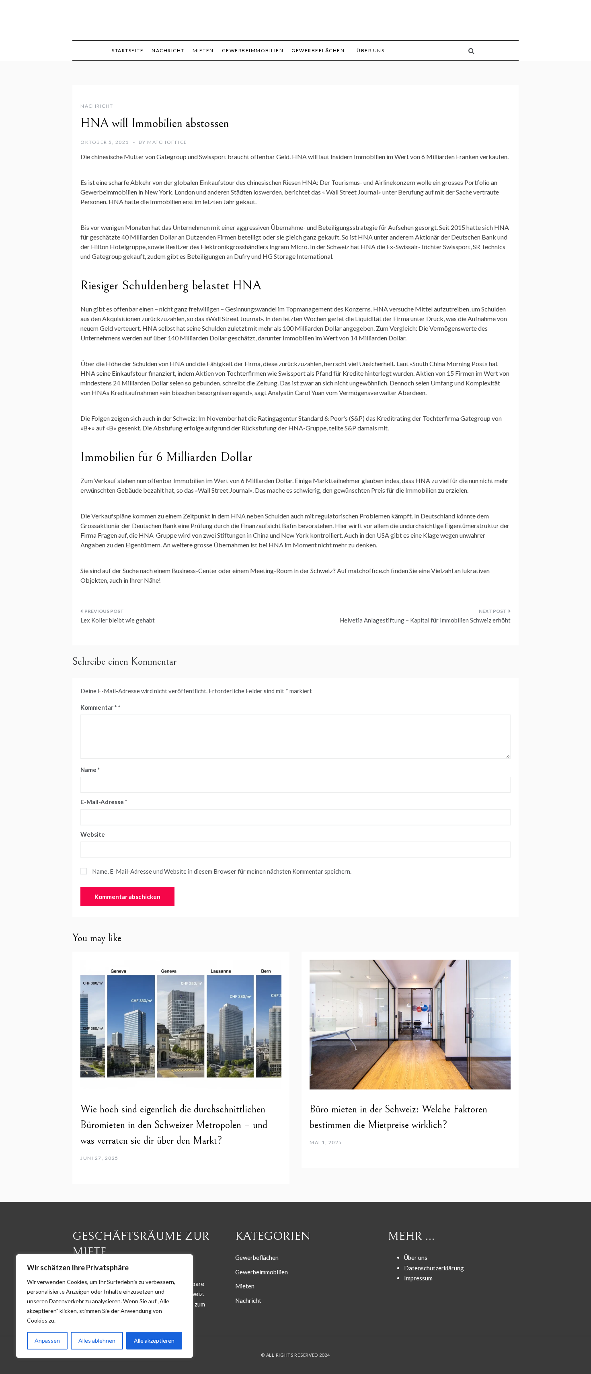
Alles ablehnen (96, 1340)
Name (90, 769)
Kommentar (98, 707)
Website (92, 834)
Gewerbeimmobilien (253, 50)
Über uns (370, 50)
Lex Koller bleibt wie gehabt (117, 620)
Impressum (418, 1278)
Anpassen (47, 1340)
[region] (104, 1306)
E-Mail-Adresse (103, 801)
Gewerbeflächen (318, 50)
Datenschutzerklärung (434, 1268)
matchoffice (167, 142)
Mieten (203, 50)
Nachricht (168, 50)
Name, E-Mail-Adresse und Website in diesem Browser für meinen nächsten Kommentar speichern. (221, 871)
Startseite (128, 50)
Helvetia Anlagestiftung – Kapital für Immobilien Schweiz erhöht (425, 620)
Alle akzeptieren (154, 1340)
